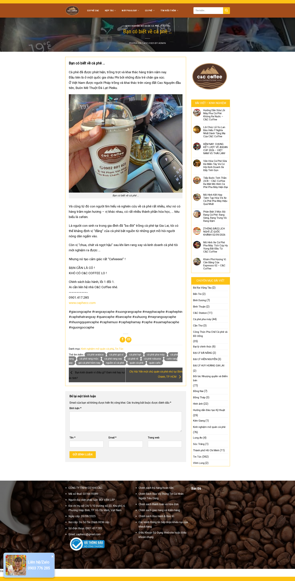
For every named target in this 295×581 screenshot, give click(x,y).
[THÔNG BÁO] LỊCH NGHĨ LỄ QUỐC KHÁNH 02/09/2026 (214, 231)
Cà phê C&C (93, 10)
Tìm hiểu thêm (168, 10)
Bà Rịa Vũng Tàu (202, 287)
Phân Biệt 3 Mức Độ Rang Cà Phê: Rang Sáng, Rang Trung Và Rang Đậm (215, 216)
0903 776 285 (39, 568)
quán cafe (154, 362)
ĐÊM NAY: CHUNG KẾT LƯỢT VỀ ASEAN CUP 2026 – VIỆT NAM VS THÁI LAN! (215, 149)
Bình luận (75, 408)
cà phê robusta (152, 358)
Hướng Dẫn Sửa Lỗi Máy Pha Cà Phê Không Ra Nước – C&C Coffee (214, 115)
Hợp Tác (109, 10)
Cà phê (148, 10)
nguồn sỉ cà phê (115, 362)
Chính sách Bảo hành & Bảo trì (156, 516)
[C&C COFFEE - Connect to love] (72, 10)
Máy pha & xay (129, 10)
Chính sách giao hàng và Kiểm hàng (159, 510)
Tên (72, 437)
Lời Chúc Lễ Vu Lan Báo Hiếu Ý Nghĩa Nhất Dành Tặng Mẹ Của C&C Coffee (214, 132)
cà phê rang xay (113, 358)
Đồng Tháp (199, 397)
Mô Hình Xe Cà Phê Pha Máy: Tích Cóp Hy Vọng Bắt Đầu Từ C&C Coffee (215, 247)
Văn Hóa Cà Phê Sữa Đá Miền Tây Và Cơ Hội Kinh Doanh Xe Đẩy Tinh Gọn (215, 165)
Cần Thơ (198, 325)
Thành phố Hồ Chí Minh (206, 450)
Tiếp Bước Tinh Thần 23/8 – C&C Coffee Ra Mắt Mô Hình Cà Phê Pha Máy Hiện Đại (215, 182)
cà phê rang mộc (89, 358)
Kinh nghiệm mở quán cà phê (142, 26)
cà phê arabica (95, 354)
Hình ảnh (198, 403)
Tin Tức (165, 26)
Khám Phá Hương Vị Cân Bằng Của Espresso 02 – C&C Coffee (214, 264)
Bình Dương (199, 300)
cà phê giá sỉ (116, 354)
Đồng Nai (198, 391)
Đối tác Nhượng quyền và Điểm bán (210, 378)
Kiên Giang (199, 420)
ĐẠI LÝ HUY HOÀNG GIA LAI (208, 365)
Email (112, 437)
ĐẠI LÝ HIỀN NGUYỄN (205, 359)
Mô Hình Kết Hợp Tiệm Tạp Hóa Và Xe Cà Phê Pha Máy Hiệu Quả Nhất (215, 199)
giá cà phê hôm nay (89, 362)
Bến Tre (197, 294)
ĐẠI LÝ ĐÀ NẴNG (202, 352)
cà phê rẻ (133, 358)
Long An (197, 437)
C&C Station (200, 312)
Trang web (153, 437)
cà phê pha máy (156, 354)
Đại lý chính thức (202, 346)
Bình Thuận (199, 306)
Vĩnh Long (199, 463)
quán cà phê (136, 362)
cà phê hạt (135, 354)
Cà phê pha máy (202, 319)
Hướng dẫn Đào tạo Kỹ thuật (209, 410)
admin (162, 43)
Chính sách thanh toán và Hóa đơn (158, 504)
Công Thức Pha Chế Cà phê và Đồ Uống (210, 334)
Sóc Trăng (199, 444)
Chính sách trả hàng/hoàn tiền (156, 487)
